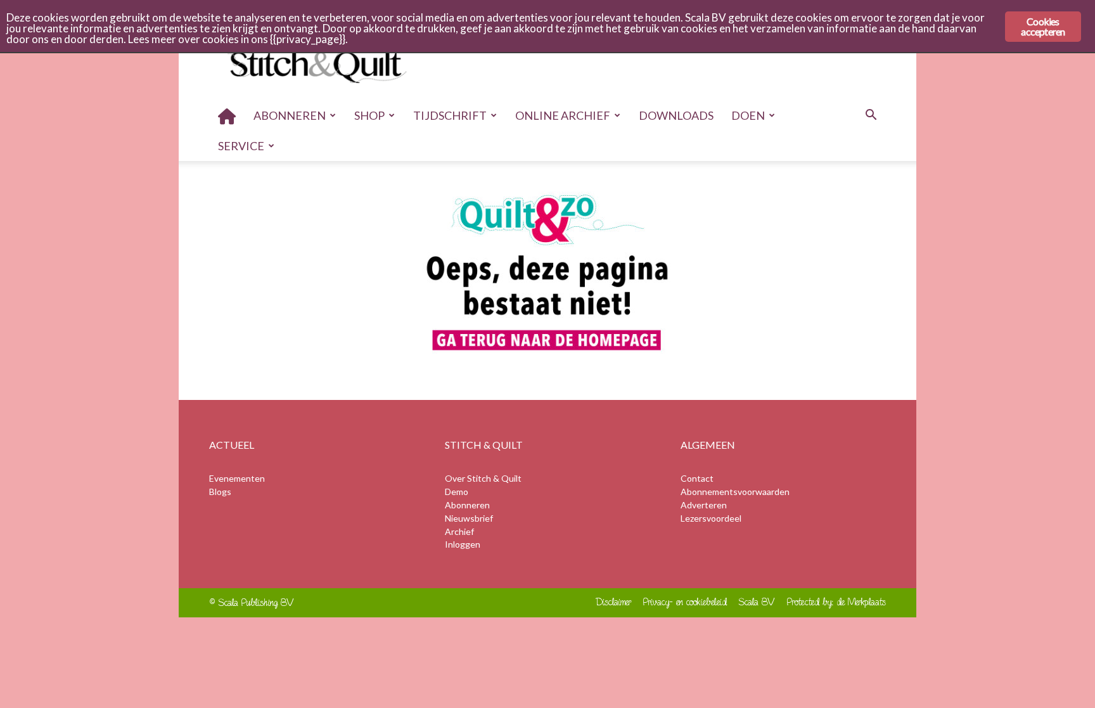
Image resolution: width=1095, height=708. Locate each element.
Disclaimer (613, 601)
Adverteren (704, 504)
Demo (456, 491)
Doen (748, 115)
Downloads (676, 115)
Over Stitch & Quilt (483, 478)
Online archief (562, 115)
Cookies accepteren (1043, 26)
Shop (369, 115)
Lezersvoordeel (711, 518)
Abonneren (289, 115)
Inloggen (462, 544)
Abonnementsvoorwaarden (735, 491)
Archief (459, 531)
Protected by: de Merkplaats (836, 601)
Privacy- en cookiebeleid (685, 601)
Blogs (220, 491)
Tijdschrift (450, 115)
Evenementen (237, 478)
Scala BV (757, 601)
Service (241, 146)
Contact (697, 478)
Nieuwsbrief (469, 518)
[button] (870, 116)
